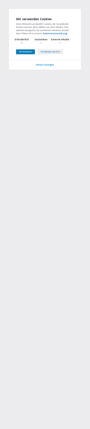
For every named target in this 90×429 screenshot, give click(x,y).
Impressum (25, 425)
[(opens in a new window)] (18, 388)
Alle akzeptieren (25, 52)
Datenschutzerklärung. (75, 107)
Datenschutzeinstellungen (60, 425)
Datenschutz (39, 425)
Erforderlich (22, 39)
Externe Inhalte (60, 39)
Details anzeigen (45, 65)
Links (77, 425)
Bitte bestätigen (45, 74)
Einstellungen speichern (50, 52)
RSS (85, 425)
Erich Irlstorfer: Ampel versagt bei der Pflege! (69, 122)
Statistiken (41, 39)
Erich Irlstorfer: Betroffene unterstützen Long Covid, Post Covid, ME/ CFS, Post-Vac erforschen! (70, 158)
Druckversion (14, 384)
